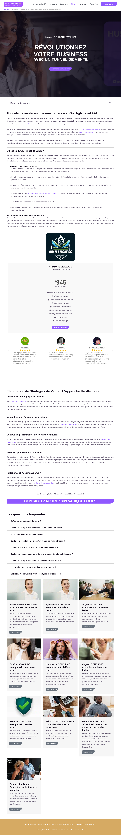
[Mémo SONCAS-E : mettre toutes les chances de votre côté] (60, 706)
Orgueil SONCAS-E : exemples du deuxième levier (94, 667)
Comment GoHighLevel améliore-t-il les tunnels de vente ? (37, 528)
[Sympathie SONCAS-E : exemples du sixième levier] (60, 589)
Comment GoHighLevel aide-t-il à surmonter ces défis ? (36, 561)
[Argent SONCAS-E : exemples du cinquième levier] (96, 589)
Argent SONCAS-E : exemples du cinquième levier (95, 607)
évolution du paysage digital (43, 483)
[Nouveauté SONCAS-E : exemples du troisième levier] (60, 649)
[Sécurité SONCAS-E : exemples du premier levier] (24, 706)
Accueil (6, 9)
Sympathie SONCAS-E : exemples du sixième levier (58, 607)
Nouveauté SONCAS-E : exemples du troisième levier (58, 667)
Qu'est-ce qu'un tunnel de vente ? (26, 521)
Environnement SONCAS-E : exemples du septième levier (23, 607)
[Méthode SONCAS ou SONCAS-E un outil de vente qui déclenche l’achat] (96, 706)
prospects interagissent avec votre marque (43, 193)
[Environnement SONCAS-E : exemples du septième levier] (24, 589)
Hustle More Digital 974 (19, 401)
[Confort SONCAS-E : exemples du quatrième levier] (24, 649)
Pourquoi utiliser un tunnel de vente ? (28, 534)
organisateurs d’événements (90, 129)
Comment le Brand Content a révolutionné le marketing (23, 787)
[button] (109, 4)
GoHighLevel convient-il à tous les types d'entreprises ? (36, 574)
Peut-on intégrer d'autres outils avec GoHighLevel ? (34, 567)
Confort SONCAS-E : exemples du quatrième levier (22, 667)
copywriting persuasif (86, 132)
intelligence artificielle (68, 424)
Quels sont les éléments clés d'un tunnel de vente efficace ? (38, 541)
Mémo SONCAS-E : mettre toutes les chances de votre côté (60, 724)
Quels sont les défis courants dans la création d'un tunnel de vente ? (42, 554)
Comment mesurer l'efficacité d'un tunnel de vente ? (34, 547)
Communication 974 (40, 4)
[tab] (60, 521)
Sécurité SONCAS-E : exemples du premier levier (20, 724)
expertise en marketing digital (25, 124)
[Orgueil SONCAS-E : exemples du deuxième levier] (96, 649)
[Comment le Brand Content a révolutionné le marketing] (24, 769)
